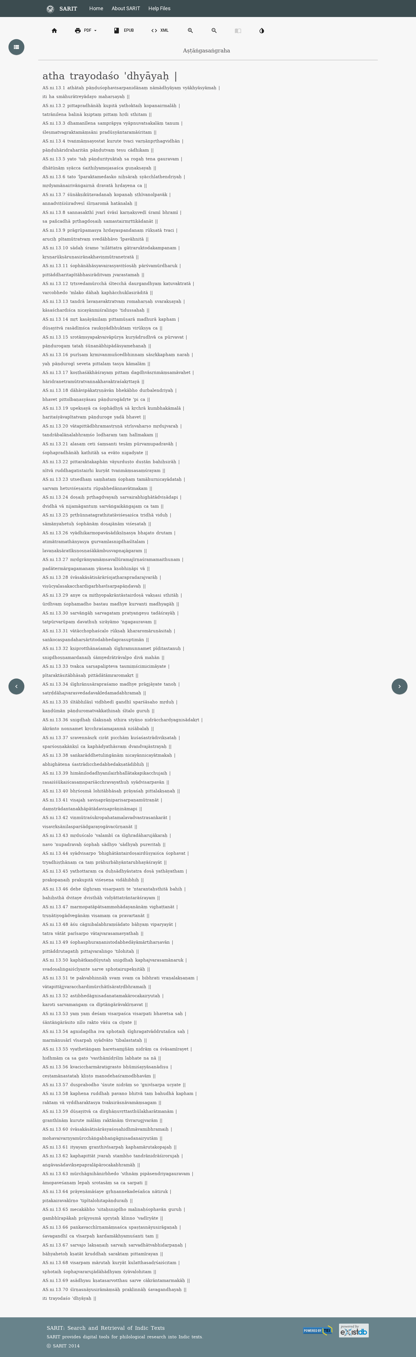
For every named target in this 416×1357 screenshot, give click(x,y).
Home (96, 8)
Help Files (160, 8)
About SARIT (126, 8)
